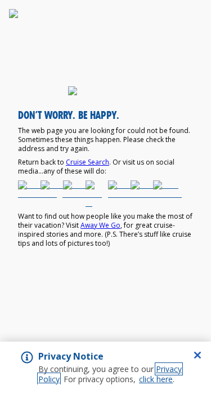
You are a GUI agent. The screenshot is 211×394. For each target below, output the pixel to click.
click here (156, 379)
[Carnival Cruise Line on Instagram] (50, 193)
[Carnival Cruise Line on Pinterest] (117, 193)
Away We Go (100, 225)
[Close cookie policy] (197, 355)
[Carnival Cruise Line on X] (95, 193)
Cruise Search (87, 162)
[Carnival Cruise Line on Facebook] (27, 193)
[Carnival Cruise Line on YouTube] (140, 193)
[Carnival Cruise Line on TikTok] (72, 193)
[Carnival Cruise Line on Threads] (162, 193)
